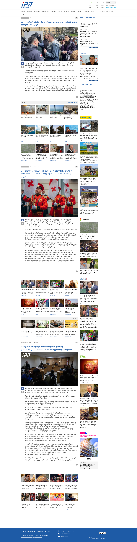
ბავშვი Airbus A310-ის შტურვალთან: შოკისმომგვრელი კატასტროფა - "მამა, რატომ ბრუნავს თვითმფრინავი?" (89, 211)
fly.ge (22, 141)
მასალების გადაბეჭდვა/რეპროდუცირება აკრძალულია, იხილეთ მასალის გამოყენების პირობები (35, 536)
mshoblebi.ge (53, 490)
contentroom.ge (24, 336)
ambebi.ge (23, 295)
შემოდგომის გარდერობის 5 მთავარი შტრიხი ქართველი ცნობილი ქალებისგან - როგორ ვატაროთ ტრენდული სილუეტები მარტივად (27, 506)
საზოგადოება (45, 11)
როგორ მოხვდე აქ (72, 102)
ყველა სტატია (93, 80)
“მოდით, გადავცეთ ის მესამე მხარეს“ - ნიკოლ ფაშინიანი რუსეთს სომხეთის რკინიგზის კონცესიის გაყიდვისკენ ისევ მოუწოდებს (88, 424)
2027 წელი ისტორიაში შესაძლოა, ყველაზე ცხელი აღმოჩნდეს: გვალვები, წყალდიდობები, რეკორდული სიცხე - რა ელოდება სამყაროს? (27, 312)
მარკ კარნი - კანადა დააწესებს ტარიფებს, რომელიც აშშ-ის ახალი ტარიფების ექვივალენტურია (89, 34)
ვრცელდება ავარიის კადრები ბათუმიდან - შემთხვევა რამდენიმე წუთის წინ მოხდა (41, 156)
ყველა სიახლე (93, 47)
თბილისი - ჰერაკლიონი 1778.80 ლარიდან (42, 136)
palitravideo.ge (24, 160)
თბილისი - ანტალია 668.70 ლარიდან (27, 136)
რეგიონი (60, 11)
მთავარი (23, 11)
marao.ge (23, 509)
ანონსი (92, 11)
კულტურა (86, 11)
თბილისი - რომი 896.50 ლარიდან (70, 136)
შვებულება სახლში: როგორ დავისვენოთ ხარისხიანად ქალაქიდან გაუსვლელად (56, 505)
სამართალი (37, 11)
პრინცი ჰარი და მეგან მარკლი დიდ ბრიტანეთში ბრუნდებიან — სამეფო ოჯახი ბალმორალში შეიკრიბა (42, 505)
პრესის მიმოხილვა (86, 85)
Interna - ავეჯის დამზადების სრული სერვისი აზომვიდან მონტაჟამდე (28, 331)
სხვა (23, 14)
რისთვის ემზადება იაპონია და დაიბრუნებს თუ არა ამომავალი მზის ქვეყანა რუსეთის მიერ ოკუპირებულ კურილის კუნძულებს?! (89, 181)
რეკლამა (47, 531)
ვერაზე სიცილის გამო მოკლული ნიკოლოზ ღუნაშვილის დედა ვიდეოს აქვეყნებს (89, 272)
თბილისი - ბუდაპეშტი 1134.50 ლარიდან (55, 136)
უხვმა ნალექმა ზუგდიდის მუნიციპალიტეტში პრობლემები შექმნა (89, 43)
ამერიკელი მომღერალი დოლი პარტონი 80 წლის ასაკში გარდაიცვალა (89, 24)
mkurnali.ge (23, 490)
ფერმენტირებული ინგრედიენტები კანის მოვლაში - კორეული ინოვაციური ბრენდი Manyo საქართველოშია (71, 332)
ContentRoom (75, 318)
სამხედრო (79, 11)
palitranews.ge (53, 314)
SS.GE (23, 102)
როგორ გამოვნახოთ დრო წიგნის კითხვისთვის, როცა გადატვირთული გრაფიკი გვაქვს (71, 505)
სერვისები (40, 531)
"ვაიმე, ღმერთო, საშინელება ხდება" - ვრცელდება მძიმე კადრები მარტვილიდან (27, 156)
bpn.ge (90, 2)
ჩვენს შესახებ (31, 531)
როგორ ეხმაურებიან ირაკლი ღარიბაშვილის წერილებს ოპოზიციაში (56, 310)
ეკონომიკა (66, 11)
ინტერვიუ (83, 53)
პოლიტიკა (30, 11)
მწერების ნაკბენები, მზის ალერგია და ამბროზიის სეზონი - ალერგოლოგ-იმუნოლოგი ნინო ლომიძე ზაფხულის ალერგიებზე (42, 332)
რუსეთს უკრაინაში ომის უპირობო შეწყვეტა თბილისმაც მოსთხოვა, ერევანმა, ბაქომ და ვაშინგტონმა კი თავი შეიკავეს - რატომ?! (89, 137)
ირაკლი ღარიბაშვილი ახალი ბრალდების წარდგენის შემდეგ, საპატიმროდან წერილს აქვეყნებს (71, 157)
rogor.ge (52, 509)
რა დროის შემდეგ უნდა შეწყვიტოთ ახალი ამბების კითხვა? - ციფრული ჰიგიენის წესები (27, 486)
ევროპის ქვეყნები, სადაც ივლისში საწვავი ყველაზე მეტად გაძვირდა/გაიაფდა (42, 310)
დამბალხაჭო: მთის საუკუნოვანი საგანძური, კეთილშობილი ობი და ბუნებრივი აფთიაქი (42, 486)
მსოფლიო (53, 11)
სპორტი (73, 11)
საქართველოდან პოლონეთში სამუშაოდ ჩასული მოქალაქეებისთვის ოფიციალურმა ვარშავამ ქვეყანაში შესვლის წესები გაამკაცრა (71, 312)
